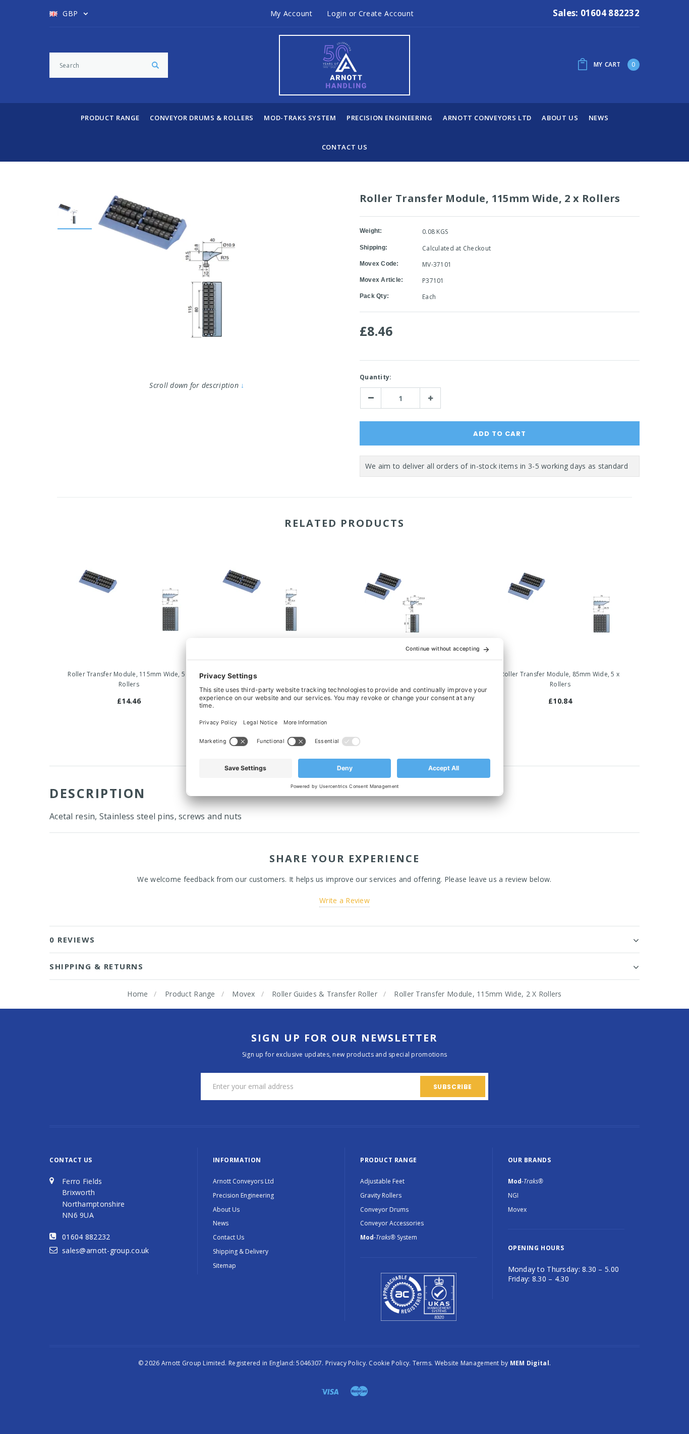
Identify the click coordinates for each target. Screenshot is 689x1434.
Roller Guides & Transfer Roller (324, 994)
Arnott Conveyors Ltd (487, 117)
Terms (422, 1363)
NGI (513, 1195)
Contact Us (345, 147)
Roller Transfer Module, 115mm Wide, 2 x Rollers (477, 994)
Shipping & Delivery (240, 1251)
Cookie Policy (389, 1363)
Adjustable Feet (382, 1181)
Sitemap (224, 1265)
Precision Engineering (390, 117)
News (599, 117)
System (388, 1237)
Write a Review (344, 900)
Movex (243, 994)
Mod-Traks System (300, 117)
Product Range (110, 117)
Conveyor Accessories (392, 1223)
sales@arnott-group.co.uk (105, 1250)
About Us (560, 117)
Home (137, 994)
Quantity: (376, 377)
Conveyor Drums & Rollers (202, 117)
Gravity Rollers (380, 1195)
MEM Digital (529, 1363)
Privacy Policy (345, 1363)
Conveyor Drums (384, 1209)
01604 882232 (86, 1237)
